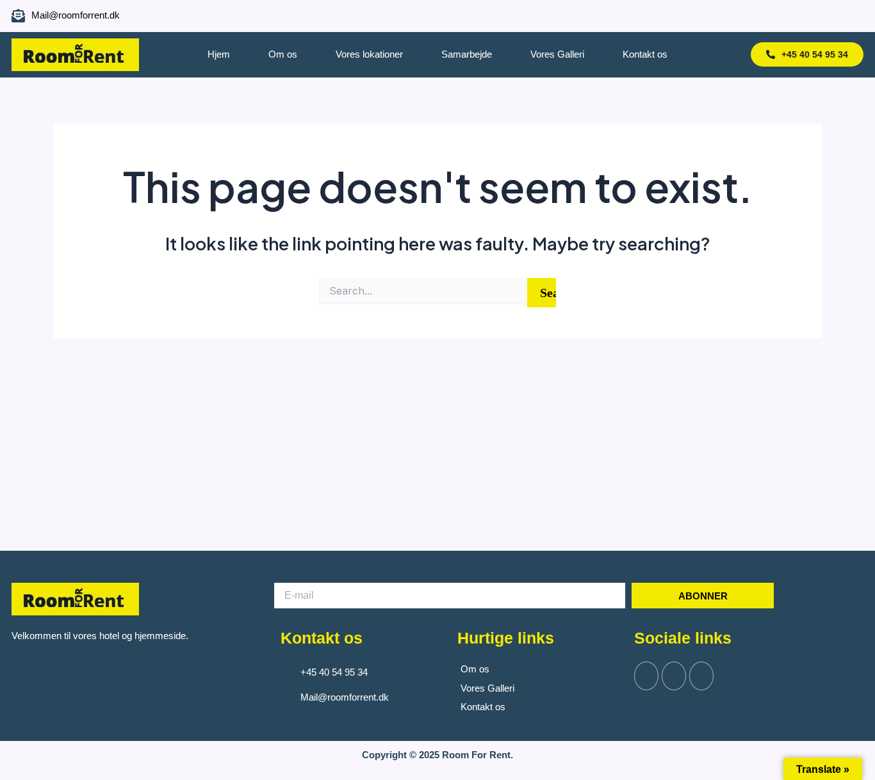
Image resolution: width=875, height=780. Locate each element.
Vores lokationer (369, 54)
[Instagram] (821, 16)
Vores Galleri (557, 54)
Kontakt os (645, 54)
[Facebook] (798, 16)
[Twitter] (674, 676)
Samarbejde (466, 54)
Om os (282, 54)
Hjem (219, 54)
